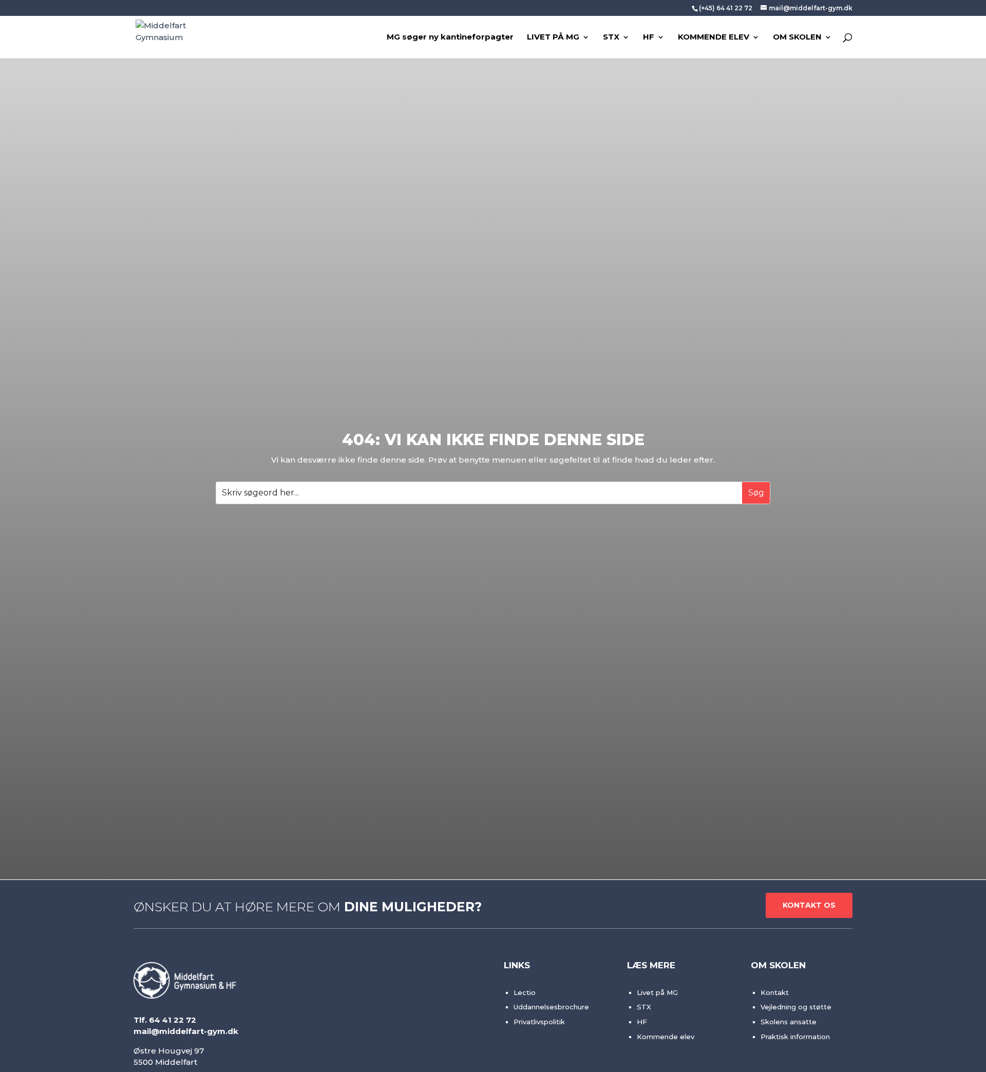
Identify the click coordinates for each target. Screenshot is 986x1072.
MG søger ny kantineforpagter (450, 37)
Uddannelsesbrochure (551, 1007)
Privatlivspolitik (539, 1022)
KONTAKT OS (809, 905)
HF (648, 37)
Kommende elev (665, 1036)
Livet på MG (657, 992)
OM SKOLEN (797, 37)
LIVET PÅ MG (553, 37)
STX (611, 37)
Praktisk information (795, 1036)
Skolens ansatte (789, 1022)
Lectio (525, 992)
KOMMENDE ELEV (713, 37)
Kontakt (775, 992)
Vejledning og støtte (796, 1007)
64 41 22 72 (172, 1020)
